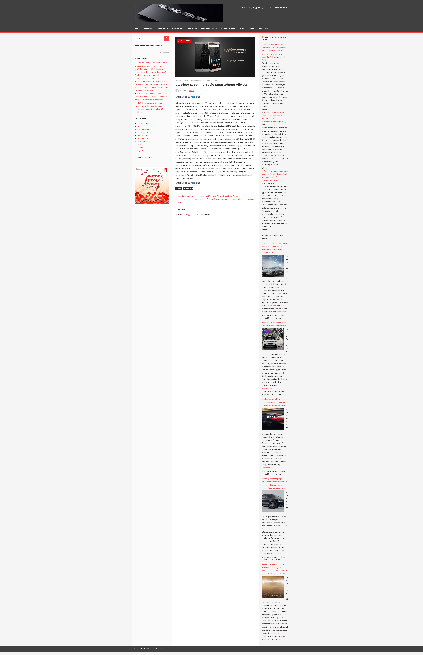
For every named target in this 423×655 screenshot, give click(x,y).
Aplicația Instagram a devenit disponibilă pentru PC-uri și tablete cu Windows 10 (210, 196)
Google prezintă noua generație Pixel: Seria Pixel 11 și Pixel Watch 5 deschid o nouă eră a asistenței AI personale (152, 96)
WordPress (148, 649)
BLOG (242, 29)
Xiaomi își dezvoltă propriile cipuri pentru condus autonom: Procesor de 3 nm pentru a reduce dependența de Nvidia (274, 483)
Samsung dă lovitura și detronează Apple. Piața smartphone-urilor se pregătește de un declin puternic (150, 75)
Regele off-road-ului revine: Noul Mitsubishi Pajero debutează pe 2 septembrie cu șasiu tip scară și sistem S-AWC (274, 569)
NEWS (137, 29)
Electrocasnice (209, 29)
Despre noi (264, 29)
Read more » (282, 312)
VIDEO (251, 29)
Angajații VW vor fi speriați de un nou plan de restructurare (274, 324)
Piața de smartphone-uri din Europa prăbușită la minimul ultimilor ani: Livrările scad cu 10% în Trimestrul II (151, 66)
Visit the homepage (164, 52)
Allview (179, 189)
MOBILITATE (142, 138)
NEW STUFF (177, 29)
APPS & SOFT (162, 29)
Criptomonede (228, 29)
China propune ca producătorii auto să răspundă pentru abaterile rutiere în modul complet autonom (274, 248)
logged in (190, 214)
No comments (195, 81)
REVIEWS (148, 29)
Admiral (159, 649)
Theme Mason (285, 643)
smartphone (188, 189)
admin (191, 90)
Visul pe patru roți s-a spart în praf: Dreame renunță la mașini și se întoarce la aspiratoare (275, 402)
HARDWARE (192, 29)
